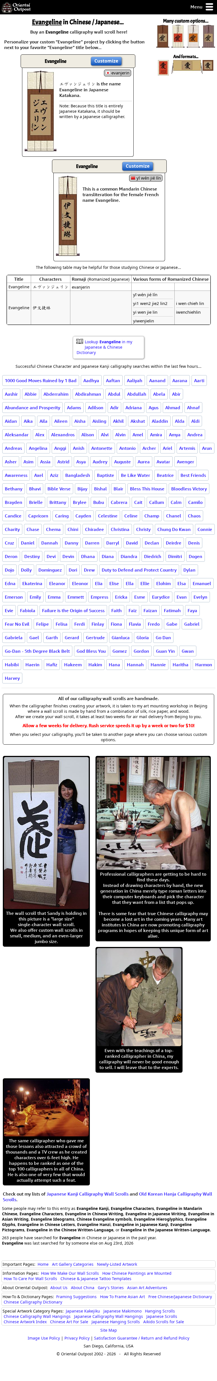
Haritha (180, 664)
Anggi (60, 448)
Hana (114, 664)
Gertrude (95, 637)
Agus (154, 407)
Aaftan (113, 380)
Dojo (9, 570)
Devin (68, 556)
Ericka (121, 597)
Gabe (171, 624)
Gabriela (14, 637)
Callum (156, 502)
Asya (81, 461)
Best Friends (193, 475)
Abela (159, 394)
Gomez (119, 651)
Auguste (122, 461)
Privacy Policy (77, 1338)
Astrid (63, 461)
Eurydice (161, 597)
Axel (38, 475)
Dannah (49, 543)
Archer (149, 448)
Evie (9, 610)
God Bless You (91, 651)
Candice (13, 516)
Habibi (12, 664)
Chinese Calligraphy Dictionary (33, 1302)
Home (43, 1264)
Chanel (173, 516)
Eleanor (57, 583)
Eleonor (80, 583)
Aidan (11, 421)
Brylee (79, 502)
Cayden (83, 516)
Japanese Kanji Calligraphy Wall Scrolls (88, 1194)
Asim (28, 461)
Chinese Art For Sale (69, 1321)
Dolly (26, 570)
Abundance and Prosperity (32, 407)
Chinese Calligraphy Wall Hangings (37, 1316)
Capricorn (38, 516)
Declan (152, 543)
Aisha (80, 421)
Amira (156, 434)
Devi (51, 556)
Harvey (12, 678)
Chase (33, 529)
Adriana (133, 407)
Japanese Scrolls (161, 1316)
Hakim (95, 664)
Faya (192, 610)
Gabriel (191, 624)
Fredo (154, 624)
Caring (62, 516)
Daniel (27, 543)
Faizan (150, 610)
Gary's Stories (111, 1287)
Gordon (141, 651)
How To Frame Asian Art (122, 1296)
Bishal (100, 489)
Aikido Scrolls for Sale (163, 1321)
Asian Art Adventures (147, 1287)
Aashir (11, 394)
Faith (116, 610)
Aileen (61, 421)
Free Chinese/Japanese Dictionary (180, 1296)
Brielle (36, 502)
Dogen (195, 556)
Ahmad (172, 407)
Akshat (138, 421)
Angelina (38, 448)
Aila (43, 421)
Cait (138, 502)
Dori (73, 570)
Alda (180, 421)
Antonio (127, 448)
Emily (35, 597)
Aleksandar (17, 434)
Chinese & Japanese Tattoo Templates (95, 1278)
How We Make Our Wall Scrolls (70, 1273)
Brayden (13, 502)
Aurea (144, 461)
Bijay (82, 489)
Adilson (95, 407)
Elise (114, 583)
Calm (176, 502)
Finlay (98, 624)
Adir (114, 407)
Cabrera (119, 502)
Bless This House (147, 489)
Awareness (16, 475)
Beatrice (165, 475)
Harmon (203, 664)
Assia (45, 461)
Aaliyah (134, 380)
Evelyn (200, 597)
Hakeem (73, 664)
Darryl (112, 543)
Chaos (194, 516)
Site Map (108, 1330)
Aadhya (91, 380)
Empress (99, 597)
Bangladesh (77, 475)
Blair (118, 489)
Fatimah (172, 610)
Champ (151, 516)
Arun (207, 448)
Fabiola (27, 610)
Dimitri (175, 556)
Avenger (185, 461)
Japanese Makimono (122, 1311)
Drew (89, 570)
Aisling (99, 421)
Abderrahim (56, 394)
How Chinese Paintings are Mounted (137, 1273)
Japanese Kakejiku (83, 1311)
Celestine (108, 516)
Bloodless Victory (189, 489)
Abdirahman (88, 394)
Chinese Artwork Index (25, 1321)
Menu (196, 7)
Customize (106, 61)
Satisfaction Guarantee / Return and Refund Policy (141, 1338)
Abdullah (136, 394)
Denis (194, 543)
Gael (34, 637)
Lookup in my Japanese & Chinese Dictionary (104, 347)
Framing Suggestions (76, 1296)
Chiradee (94, 529)
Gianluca (121, 637)
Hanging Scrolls (160, 1311)
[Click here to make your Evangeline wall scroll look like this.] (41, 148)
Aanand (157, 380)
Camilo (195, 502)
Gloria (142, 637)
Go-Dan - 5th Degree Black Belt (37, 651)
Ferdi (79, 624)
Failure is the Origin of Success (73, 610)
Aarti (199, 380)
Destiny (32, 556)
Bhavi (35, 489)
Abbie (31, 394)
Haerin (32, 664)
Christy (143, 529)
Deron (11, 556)
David (132, 543)
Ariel (167, 448)
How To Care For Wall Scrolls (30, 1278)
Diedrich (152, 556)
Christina (120, 529)
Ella (130, 583)
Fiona (116, 624)
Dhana (88, 556)
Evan (182, 597)
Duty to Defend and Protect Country (139, 570)
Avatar (163, 461)
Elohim (163, 583)
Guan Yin (165, 651)
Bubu (98, 502)
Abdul (114, 394)
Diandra (129, 556)
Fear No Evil (17, 624)
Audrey (100, 461)
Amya (175, 434)
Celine (131, 516)
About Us (59, 1287)
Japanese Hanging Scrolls (116, 1321)
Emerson (14, 597)
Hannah (135, 664)
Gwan (188, 651)
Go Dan (163, 637)
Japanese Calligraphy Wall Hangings (108, 1316)
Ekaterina (32, 583)
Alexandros (63, 434)
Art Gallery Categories (73, 1264)
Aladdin (160, 421)
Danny (71, 543)
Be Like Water (135, 475)
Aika (28, 421)
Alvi (104, 434)
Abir (176, 394)
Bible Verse (59, 489)
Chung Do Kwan (174, 529)
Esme (139, 597)
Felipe (42, 624)
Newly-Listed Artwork (117, 1264)
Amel (138, 434)
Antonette (101, 448)
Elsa (181, 583)
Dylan (189, 570)
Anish (78, 448)
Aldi (195, 421)
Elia (99, 583)
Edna (10, 583)
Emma (54, 597)
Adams (74, 407)
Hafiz (51, 664)
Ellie (144, 583)
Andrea (195, 434)
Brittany (57, 502)
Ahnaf (193, 407)
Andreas (13, 448)
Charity (12, 529)
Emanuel (202, 583)
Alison (87, 434)
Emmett (76, 597)
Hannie (158, 664)
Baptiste (105, 475)
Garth (52, 637)
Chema (53, 529)
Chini (73, 529)
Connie (205, 529)
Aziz (54, 475)
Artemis (187, 448)
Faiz (133, 610)
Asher (11, 461)
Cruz (9, 543)
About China (82, 1287)
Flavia (135, 624)
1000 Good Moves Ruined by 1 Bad (41, 380)
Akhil (118, 421)
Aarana (179, 380)
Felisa (62, 624)
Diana (108, 556)
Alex (39, 434)
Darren (92, 543)
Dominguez (50, 570)
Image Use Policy (44, 1338)
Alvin (120, 434)
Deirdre (173, 543)
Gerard (72, 637)
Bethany (13, 489)
